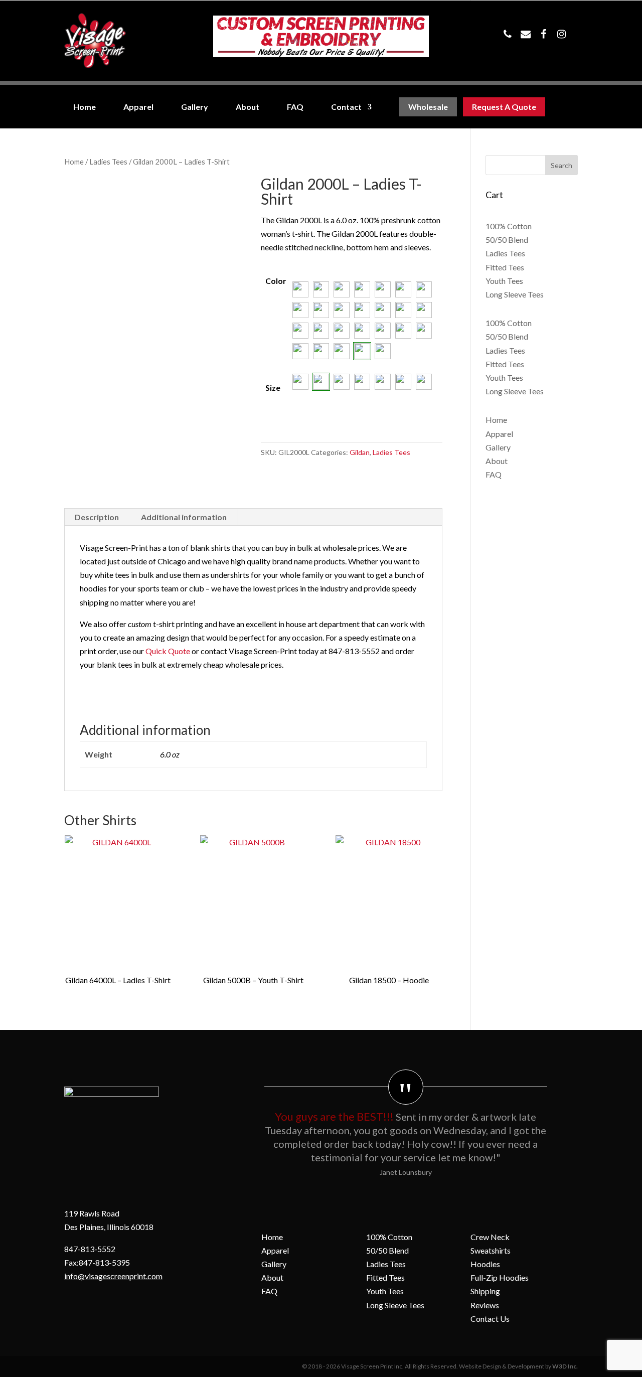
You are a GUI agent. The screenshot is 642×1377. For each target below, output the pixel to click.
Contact (346, 106)
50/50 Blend (507, 239)
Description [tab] (97, 517)
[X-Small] (300, 382)
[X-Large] (383, 382)
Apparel (138, 106)
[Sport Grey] (321, 351)
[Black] (300, 289)
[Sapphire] (300, 351)
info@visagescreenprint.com (113, 1276)
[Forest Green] (424, 289)
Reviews (484, 1305)
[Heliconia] (300, 310)
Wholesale (428, 106)
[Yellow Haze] (383, 351)
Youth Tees (504, 280)
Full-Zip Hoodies (499, 1277)
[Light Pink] (383, 310)
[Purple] (342, 331)
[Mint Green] (403, 310)
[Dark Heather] (403, 289)
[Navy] (424, 310)
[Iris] (321, 310)
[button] (300, 289)
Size (272, 387)
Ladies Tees (108, 161)
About (247, 106)
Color (275, 280)
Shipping (485, 1291)
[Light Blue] (362, 310)
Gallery (194, 106)
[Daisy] (362, 289)
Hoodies (485, 1264)
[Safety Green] (403, 331)
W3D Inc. (565, 1366)
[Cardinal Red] (321, 289)
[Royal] (383, 331)
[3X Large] (424, 382)
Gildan (360, 452)
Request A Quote (504, 106)
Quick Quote (167, 651)
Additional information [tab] (184, 517)
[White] (362, 351)
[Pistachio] (321, 331)
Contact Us (490, 1318)
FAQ (295, 106)
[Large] (362, 382)
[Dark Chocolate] (383, 289)
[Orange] (300, 331)
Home (84, 106)
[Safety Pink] (424, 331)
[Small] (321, 382)
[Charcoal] (342, 289)
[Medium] (342, 382)
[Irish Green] (342, 310)
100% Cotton (509, 226)
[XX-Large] (403, 382)
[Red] (362, 331)
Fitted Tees (505, 267)
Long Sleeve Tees (515, 294)
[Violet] (342, 351)
